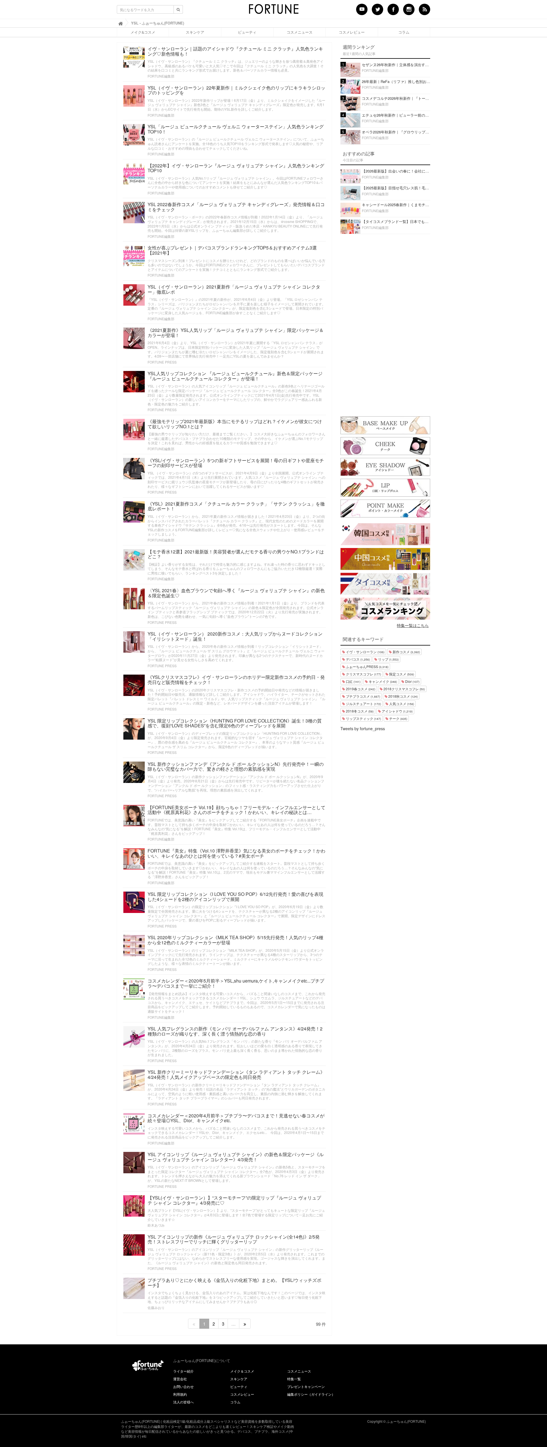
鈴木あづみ (156, 1225)
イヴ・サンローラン (364, 651)
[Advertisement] (385, 323)
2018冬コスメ (359, 711)
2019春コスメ (360, 688)
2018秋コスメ (402, 696)
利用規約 (180, 1394)
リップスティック (363, 718)
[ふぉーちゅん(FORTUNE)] (273, 11)
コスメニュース (300, 32)
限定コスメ (401, 673)
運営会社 (180, 1378)
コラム (403, 32)
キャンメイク (382, 681)
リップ (388, 659)
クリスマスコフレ (363, 673)
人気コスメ (401, 703)
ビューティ (247, 32)
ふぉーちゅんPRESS (366, 666)
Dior (411, 681)
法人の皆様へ (183, 1401)
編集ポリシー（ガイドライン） (311, 1394)
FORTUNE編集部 (161, 76)
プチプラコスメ (362, 696)
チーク (397, 718)
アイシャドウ (397, 711)
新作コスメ (406, 651)
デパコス (357, 659)
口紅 (352, 681)
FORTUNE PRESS (162, 362)
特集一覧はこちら (413, 625)
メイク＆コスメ (242, 1371)
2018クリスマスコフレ (404, 688)
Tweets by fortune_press (362, 728)
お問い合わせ (183, 1386)
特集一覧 (294, 1378)
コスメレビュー (352, 32)
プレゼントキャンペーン (306, 1386)
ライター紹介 (183, 1371)
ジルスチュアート (363, 703)
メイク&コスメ (142, 32)
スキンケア (195, 32)
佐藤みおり (156, 1307)
